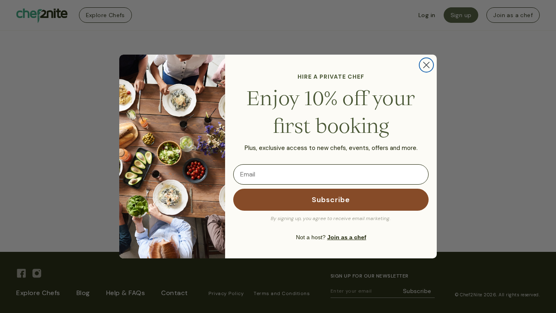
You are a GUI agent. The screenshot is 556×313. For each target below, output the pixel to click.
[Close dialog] (426, 65)
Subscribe (331, 200)
